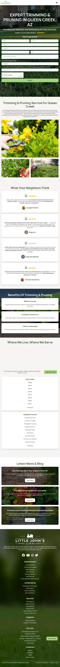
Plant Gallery (30, 588)
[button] (56, 2)
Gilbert (30, 650)
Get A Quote (52, 638)
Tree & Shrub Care (30, 613)
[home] (5, 2)
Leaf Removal (30, 576)
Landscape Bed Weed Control (30, 579)
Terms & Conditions (42, 662)
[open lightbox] (30, 138)
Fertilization (30, 601)
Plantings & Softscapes (30, 586)
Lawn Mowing (30, 565)
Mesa (30, 655)
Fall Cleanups (30, 572)
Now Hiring (30, 643)
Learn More (30, 480)
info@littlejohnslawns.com (30, 631)
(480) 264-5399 (51, 372)
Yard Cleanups (30, 569)
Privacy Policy (54, 662)
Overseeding (30, 606)
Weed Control (30, 604)
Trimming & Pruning (30, 567)
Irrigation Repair (30, 620)
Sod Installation (30, 593)
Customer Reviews (30, 641)
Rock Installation (30, 590)
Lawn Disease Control (30, 611)
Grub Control (30, 608)
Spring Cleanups (30, 574)
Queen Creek (30, 657)
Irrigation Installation (30, 623)
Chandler (30, 653)
